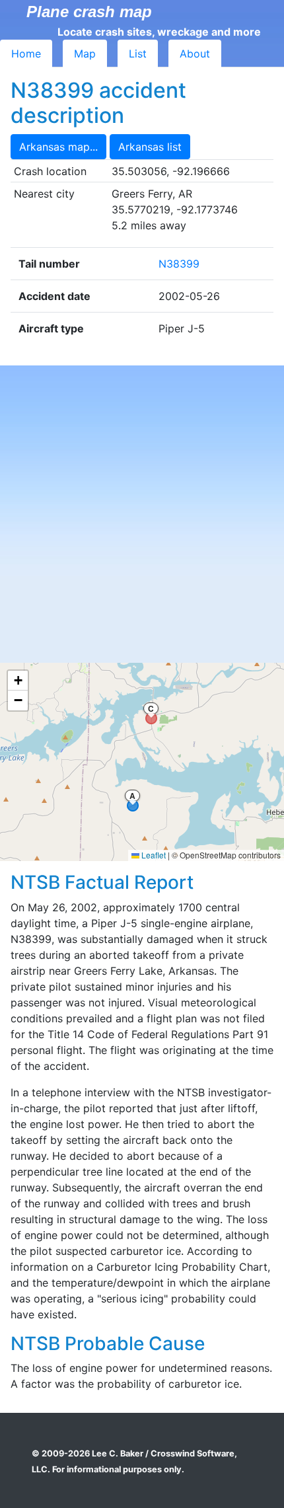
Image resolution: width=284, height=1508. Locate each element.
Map (85, 53)
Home (26, 53)
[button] (18, 681)
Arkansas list (150, 146)
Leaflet (152, 854)
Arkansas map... (58, 146)
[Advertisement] (142, 514)
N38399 (179, 263)
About (195, 53)
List (138, 53)
